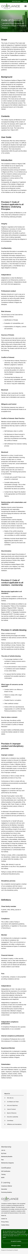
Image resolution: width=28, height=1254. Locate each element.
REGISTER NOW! (16, 1)
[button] (25, 6)
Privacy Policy (22, 1235)
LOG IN (25, 1)
